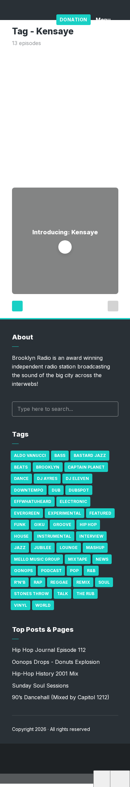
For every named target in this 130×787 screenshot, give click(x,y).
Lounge (69, 547)
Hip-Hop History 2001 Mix (45, 673)
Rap (38, 582)
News (102, 559)
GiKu (39, 524)
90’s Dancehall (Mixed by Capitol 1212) (60, 697)
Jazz (20, 547)
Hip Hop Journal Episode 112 (49, 649)
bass (59, 455)
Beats (21, 467)
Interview (91, 536)
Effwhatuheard (32, 501)
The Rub (85, 593)
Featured (100, 513)
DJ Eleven (77, 478)
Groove (62, 524)
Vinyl (20, 605)
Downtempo (28, 490)
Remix (83, 582)
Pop (74, 570)
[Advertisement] (65, 116)
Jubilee (42, 547)
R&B (91, 570)
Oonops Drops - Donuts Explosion (56, 662)
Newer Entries (17, 306)
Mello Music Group (37, 559)
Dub (56, 490)
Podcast (51, 570)
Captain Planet (86, 467)
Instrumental (54, 536)
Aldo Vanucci (30, 455)
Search (110, 409)
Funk (20, 524)
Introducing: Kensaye (65, 232)
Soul (104, 582)
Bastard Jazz (90, 455)
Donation (73, 19)
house (21, 536)
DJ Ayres (47, 478)
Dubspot (79, 490)
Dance (21, 478)
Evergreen (27, 513)
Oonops (23, 570)
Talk (62, 593)
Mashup (95, 547)
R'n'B (19, 582)
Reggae (59, 582)
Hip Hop (88, 524)
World (43, 605)
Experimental (64, 513)
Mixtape (77, 559)
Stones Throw (31, 593)
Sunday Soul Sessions (40, 685)
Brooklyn (47, 467)
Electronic (73, 501)
